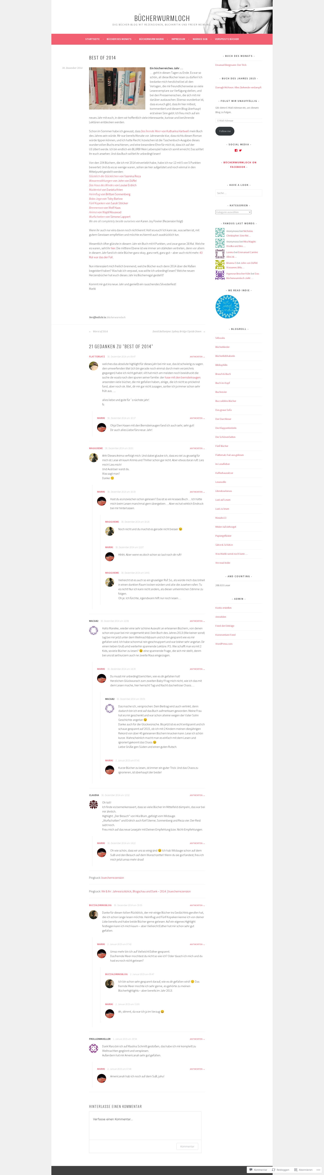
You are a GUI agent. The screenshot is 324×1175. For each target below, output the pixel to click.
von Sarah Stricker (108, 203)
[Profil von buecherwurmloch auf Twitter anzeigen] (240, 150)
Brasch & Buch (223, 374)
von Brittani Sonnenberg (109, 194)
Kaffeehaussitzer (224, 473)
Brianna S (231, 263)
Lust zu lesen (222, 508)
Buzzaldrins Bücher (225, 401)
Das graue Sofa (223, 410)
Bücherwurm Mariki (151, 39)
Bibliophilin (221, 365)
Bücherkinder (222, 347)
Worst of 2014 (100, 331)
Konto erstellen (223, 607)
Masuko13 (220, 517)
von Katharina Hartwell (165, 131)
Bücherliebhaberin (225, 356)
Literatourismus (223, 491)
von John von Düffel (113, 180)
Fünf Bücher (221, 446)
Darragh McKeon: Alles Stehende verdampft (238, 87)
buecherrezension (112, 877)
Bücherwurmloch (162, 18)
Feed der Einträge (224, 625)
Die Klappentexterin (225, 428)
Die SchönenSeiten (225, 437)
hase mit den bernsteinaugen (182, 377)
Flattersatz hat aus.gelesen (229, 455)
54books (220, 338)
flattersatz (97, 356)
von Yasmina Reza (115, 176)
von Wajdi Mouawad (105, 212)
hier (113, 248)
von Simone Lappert (109, 216)
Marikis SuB (200, 39)
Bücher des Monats (119, 39)
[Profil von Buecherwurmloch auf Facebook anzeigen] (236, 150)
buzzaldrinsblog (100, 905)
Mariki (101, 418)
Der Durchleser (223, 419)
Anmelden (220, 616)
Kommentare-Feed (225, 634)
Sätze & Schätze (224, 544)
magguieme (96, 448)
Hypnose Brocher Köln (238, 273)
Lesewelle (220, 482)
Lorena (230, 252)
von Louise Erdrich (112, 185)
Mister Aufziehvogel (225, 526)
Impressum (178, 39)
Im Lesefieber (222, 464)
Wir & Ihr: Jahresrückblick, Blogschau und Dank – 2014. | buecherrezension (146, 891)
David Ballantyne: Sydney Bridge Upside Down (177, 331)
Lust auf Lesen (222, 499)
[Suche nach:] (238, 193)
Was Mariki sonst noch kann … (231, 553)
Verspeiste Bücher (227, 39)
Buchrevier (221, 392)
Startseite (92, 39)
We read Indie (222, 562)
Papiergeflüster (223, 535)
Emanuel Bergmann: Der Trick (230, 65)
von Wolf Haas (104, 207)
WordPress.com (223, 643)
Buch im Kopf (222, 383)
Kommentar (187, 1146)
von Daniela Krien (106, 189)
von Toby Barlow (106, 198)
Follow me (225, 131)
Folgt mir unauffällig (239, 101)
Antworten (196, 356)
